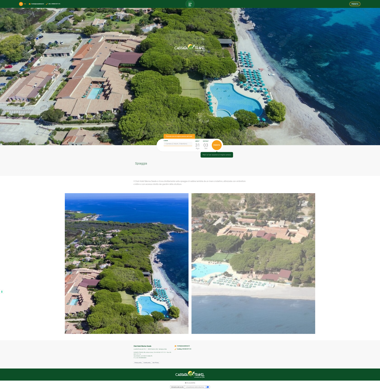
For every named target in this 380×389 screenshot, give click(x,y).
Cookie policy (147, 362)
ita (21, 4)
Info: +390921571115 (54, 4)
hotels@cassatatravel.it (37, 4)
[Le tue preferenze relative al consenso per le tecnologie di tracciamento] (2, 292)
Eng (25, 4)
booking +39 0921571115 (184, 349)
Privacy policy (138, 362)
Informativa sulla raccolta (177, 387)
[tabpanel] (190, 72)
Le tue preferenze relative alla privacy (195, 387)
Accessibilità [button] (191, 383)
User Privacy (155, 362)
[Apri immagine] (126, 263)
